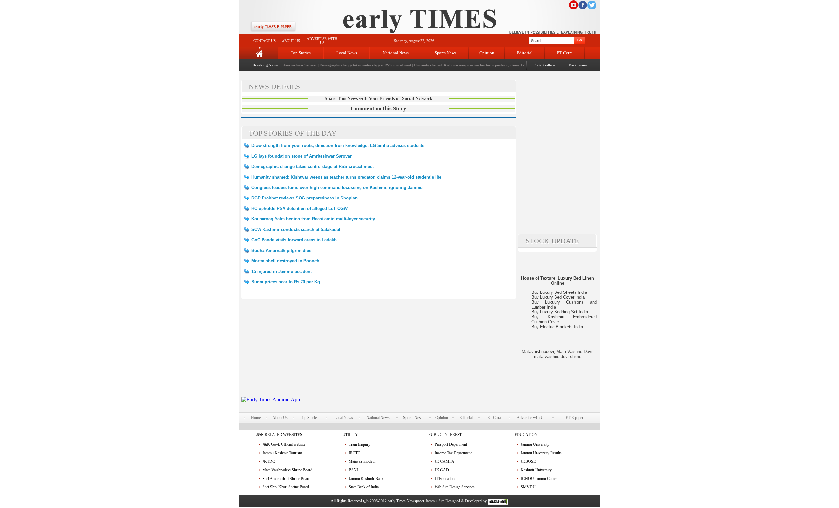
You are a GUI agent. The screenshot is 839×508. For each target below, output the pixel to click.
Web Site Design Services (455, 487)
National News (396, 52)
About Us (280, 417)
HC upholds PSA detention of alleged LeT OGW (299, 208)
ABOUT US (291, 41)
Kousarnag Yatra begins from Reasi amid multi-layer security (313, 218)
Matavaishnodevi (362, 461)
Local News (346, 52)
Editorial (525, 52)
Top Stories (301, 52)
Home (256, 417)
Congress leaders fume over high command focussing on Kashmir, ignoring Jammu (337, 187)
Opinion (486, 52)
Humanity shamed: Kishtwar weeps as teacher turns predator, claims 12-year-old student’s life (479, 65)
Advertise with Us (531, 417)
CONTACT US (264, 41)
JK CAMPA (444, 461)
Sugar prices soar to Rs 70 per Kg (285, 281)
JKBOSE (528, 461)
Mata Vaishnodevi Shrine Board (287, 470)
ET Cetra (565, 52)
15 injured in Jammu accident (281, 271)
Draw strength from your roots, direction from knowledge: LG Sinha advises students (337, 145)
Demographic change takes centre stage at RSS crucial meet (358, 65)
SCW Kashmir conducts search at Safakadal (295, 229)
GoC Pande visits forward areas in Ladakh (294, 239)
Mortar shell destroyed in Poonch (285, 260)
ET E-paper (574, 417)
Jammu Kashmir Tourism (282, 453)
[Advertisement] (378, 351)
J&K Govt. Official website (284, 444)
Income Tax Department (453, 453)
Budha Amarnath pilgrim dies (281, 250)
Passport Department (451, 444)
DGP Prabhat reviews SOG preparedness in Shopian (304, 198)
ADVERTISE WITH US (322, 41)
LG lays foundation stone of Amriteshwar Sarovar (301, 156)
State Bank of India (364, 487)
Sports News (445, 52)
